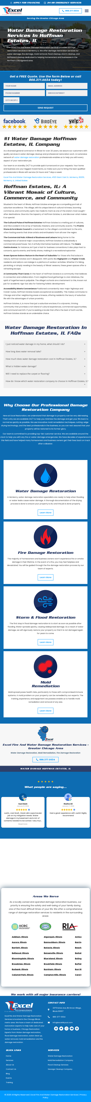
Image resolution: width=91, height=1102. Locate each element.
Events (9, 1078)
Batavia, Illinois (52, 947)
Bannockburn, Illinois (54, 942)
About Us (10, 1065)
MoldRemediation (45, 684)
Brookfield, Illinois (53, 964)
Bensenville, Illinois (53, 953)
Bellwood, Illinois (20, 953)
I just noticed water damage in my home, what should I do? (35, 344)
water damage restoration (26, 157)
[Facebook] (56, 1029)
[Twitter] (61, 1029)
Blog (8, 1073)
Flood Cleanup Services (58, 1065)
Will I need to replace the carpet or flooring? (28, 373)
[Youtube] (72, 1029)
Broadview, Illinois (21, 964)
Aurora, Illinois (19, 942)
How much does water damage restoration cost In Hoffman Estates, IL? (41, 358)
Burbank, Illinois (20, 969)
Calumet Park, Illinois (22, 974)
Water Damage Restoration (45, 491)
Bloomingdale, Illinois (23, 958)
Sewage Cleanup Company (60, 1069)
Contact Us (11, 1069)
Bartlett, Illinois (20, 947)
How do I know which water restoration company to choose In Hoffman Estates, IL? (46, 381)
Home (8, 1056)
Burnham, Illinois (52, 969)
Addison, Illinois (20, 937)
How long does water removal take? (23, 351)
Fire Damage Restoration (45, 552)
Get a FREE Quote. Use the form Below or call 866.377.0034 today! (45, 78)
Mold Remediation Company (60, 1060)
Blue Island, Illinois (53, 958)
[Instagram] (66, 1029)
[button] (87, 11)
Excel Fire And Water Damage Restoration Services (27, 177)
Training (9, 1082)
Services (9, 1060)
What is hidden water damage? (21, 366)
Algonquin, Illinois (53, 937)
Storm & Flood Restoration (45, 617)
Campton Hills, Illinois (55, 974)
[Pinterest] (77, 1029)
